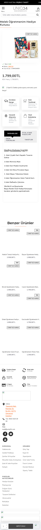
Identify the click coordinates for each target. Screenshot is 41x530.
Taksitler (29, 139)
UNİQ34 (10, 66)
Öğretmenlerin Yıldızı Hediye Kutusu (31, 352)
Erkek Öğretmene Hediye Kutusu (11, 320)
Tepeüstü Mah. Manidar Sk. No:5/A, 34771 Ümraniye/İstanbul (11, 411)
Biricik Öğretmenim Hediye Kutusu (11, 287)
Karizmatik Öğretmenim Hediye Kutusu (31, 320)
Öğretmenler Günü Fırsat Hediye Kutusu (11, 352)
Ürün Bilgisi (12, 133)
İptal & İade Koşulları (27, 133)
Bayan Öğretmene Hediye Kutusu (31, 255)
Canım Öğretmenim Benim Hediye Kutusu (31, 287)
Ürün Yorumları (10, 139)
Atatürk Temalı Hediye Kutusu (11, 255)
